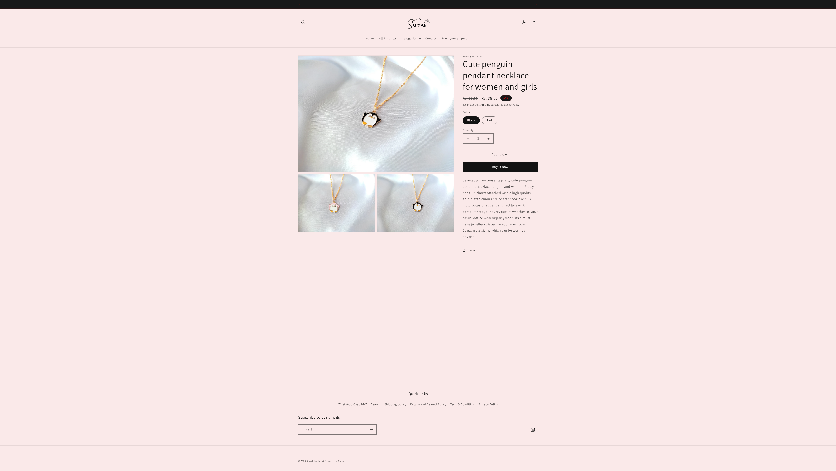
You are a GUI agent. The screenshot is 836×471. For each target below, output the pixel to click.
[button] (303, 22)
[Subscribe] (371, 429)
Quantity (468, 130)
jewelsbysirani (315, 460)
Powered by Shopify (335, 460)
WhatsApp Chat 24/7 (352, 404)
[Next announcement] (536, 4)
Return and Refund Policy (428, 404)
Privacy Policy (488, 404)
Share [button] (472, 250)
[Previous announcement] (300, 4)
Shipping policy (395, 404)
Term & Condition (462, 404)
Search (376, 404)
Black (471, 120)
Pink (489, 120)
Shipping (484, 104)
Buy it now (500, 167)
